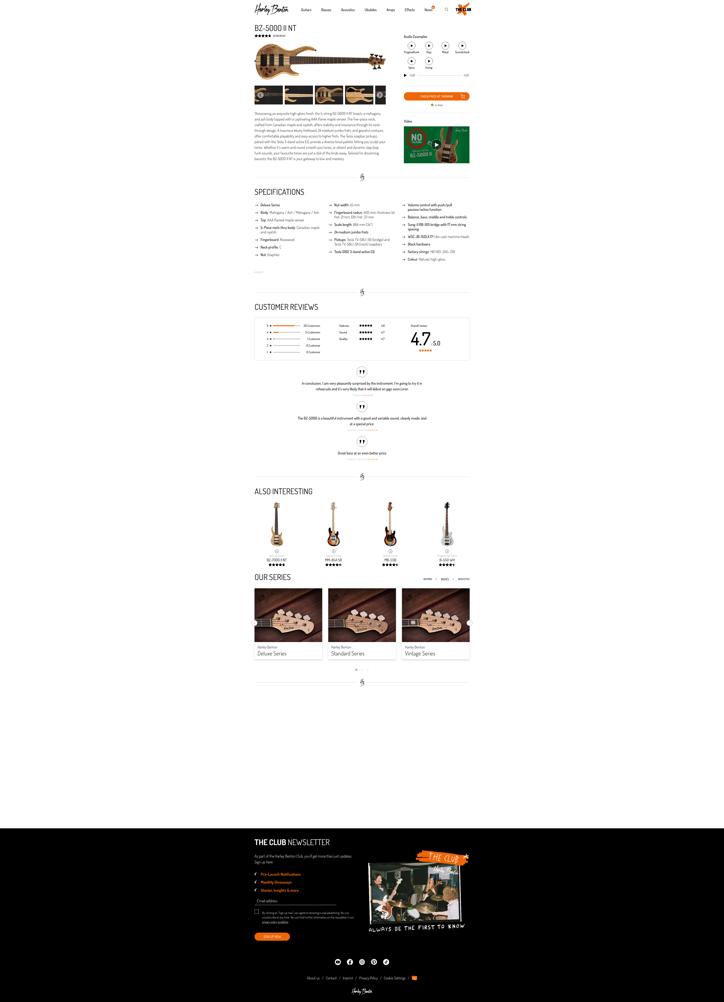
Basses (445, 579)
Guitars (427, 579)
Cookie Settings (395, 977)
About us (313, 977)
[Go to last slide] (261, 95)
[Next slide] (380, 95)
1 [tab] (356, 670)
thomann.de (368, 395)
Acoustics (463, 579)
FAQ (414, 978)
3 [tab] (368, 670)
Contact (331, 977)
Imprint (348, 977)
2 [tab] (362, 670)
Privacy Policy (368, 977)
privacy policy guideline (275, 922)
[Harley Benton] (362, 994)
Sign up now (272, 936)
